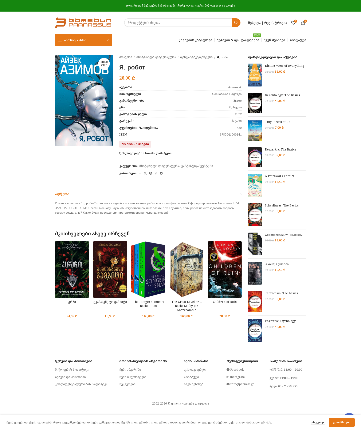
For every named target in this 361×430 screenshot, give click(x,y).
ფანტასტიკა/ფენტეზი (196, 57)
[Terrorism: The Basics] (255, 301)
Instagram (237, 377)
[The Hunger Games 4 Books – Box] (148, 269)
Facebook (236, 369)
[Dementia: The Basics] (255, 157)
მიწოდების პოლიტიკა (72, 369)
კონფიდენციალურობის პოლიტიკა (81, 384)
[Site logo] (83, 22)
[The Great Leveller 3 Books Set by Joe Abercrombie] (186, 269)
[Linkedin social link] (155, 173)
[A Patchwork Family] (255, 185)
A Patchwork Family (279, 176)
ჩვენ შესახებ (193, 384)
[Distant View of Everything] (255, 75)
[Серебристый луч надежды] (255, 244)
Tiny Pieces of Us (277, 122)
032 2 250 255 (288, 386)
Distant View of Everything (284, 66)
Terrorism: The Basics (281, 293)
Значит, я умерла (277, 264)
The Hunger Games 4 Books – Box (148, 304)
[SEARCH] (236, 22)
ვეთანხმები (341, 422)
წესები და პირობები (70, 377)
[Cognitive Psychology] (255, 330)
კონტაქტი (191, 377)
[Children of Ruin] (225, 269)
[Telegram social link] (161, 173)
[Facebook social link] (139, 173)
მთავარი (125, 57)
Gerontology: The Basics (282, 95)
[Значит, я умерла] (255, 273)
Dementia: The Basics (280, 149)
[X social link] (145, 173)
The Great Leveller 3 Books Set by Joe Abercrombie (186, 306)
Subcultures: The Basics (282, 205)
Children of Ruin (225, 302)
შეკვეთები (127, 384)
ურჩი (72, 302)
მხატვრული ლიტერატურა (156, 57)
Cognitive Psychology (280, 321)
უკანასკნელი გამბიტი (110, 302)
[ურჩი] (72, 269)
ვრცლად (318, 422)
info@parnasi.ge (241, 384)
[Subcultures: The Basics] (255, 214)
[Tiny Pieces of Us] (255, 130)
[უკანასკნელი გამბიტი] (110, 269)
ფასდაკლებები (195, 369)
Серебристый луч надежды (283, 235)
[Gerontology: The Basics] (255, 103)
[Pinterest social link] (150, 173)
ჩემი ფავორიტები (132, 377)
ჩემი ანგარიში (130, 369)
